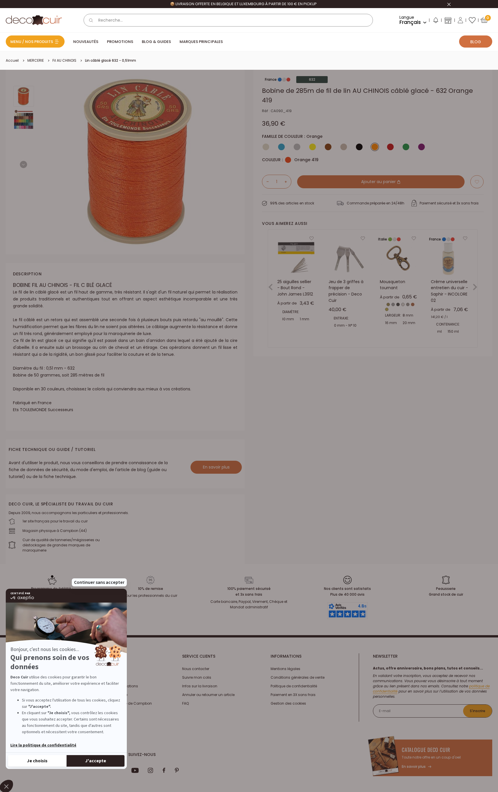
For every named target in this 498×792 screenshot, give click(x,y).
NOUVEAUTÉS (85, 41)
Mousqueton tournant (392, 285)
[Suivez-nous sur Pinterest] (177, 770)
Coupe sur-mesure (110, 694)
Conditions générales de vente (298, 677)
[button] (435, 21)
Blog (475, 42)
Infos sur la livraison (199, 686)
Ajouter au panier (379, 182)
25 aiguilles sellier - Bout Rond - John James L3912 (295, 288)
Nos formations (107, 668)
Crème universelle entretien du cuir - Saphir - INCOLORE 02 (449, 291)
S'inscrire (477, 710)
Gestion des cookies (288, 703)
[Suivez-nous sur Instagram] (150, 770)
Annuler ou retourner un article (208, 694)
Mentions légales (285, 668)
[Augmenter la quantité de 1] (288, 181)
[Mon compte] (460, 20)
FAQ (185, 703)
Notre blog (103, 677)
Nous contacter (195, 668)
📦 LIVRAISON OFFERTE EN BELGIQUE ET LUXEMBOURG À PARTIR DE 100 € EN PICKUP (243, 4)
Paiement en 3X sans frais (293, 694)
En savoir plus (216, 467)
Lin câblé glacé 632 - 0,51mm (110, 60)
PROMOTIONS (120, 41)
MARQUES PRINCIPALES (201, 41)
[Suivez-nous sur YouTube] (135, 770)
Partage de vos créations (116, 686)
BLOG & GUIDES (156, 41)
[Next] (23, 164)
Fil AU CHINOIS (64, 60)
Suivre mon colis (196, 677)
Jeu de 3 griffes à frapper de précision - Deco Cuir (346, 291)
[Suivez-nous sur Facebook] (164, 770)
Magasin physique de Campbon (123, 703)
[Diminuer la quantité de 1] (265, 181)
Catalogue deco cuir (426, 749)
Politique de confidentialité (294, 686)
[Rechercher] (91, 20)
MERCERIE (35, 60)
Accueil (12, 60)
